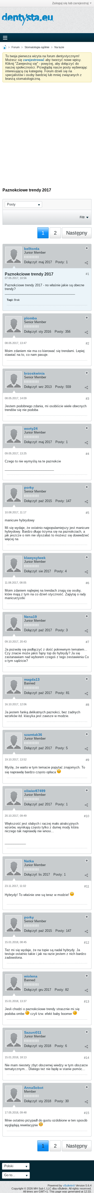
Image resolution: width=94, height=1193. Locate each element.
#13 (86, 1001)
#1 (87, 274)
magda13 (32, 679)
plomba (30, 318)
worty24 (31, 429)
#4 (87, 454)
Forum (16, 47)
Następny (76, 233)
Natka (29, 861)
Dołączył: (31, 262)
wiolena (30, 976)
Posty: (60, 262)
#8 (87, 705)
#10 (86, 816)
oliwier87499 (34, 791)
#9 (87, 760)
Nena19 (30, 617)
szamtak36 (33, 735)
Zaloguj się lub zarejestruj (70, 3)
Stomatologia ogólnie (37, 47)
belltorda (31, 249)
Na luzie (59, 47)
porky (29, 487)
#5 (87, 513)
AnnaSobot (33, 1088)
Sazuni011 (32, 1032)
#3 (87, 398)
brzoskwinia (34, 373)
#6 (87, 583)
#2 (87, 343)
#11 (86, 886)
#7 (87, 642)
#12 (86, 942)
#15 (86, 1113)
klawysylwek (35, 558)
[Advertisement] (47, 132)
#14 (86, 1058)
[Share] (86, 262)
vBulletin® (69, 1185)
